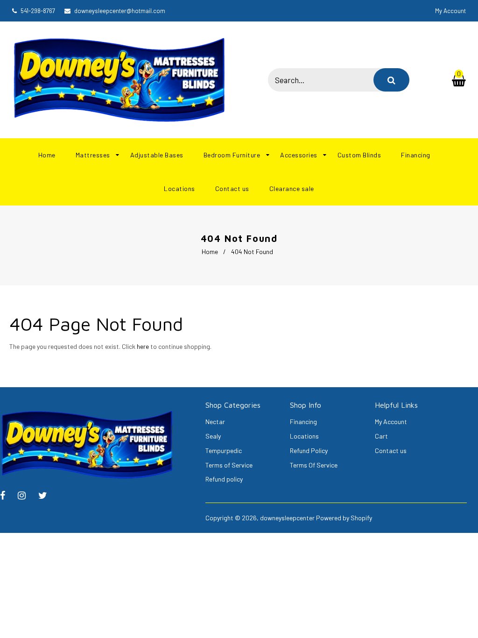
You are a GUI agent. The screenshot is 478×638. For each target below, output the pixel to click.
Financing (303, 421)
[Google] (47, 496)
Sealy (213, 436)
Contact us (391, 450)
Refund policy (224, 479)
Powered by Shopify (344, 518)
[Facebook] (7, 496)
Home (210, 251)
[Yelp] (26, 496)
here (143, 346)
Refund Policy (309, 450)
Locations (304, 436)
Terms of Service (229, 465)
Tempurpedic (223, 450)
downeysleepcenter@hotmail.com (119, 10)
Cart (381, 436)
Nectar (215, 421)
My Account (391, 421)
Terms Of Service (313, 465)
